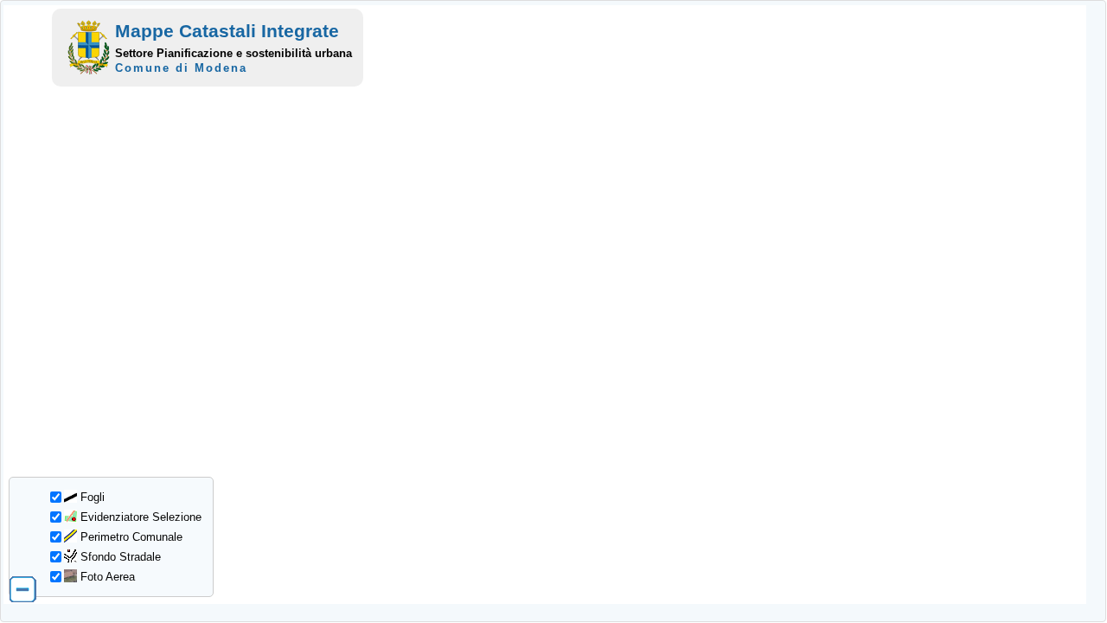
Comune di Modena (181, 67)
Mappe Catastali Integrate (227, 31)
